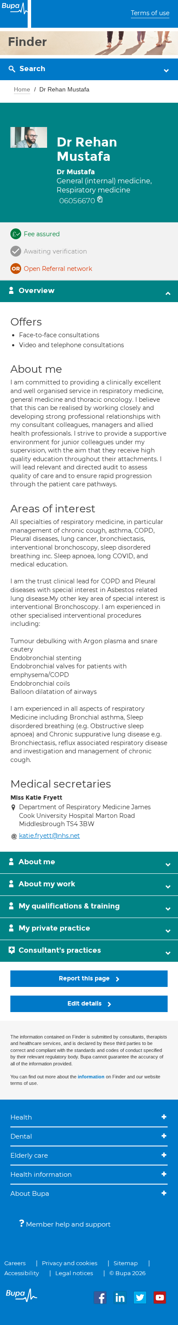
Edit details (85, 1003)
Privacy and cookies (69, 1263)
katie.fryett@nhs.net (49, 836)
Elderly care (29, 1155)
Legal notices (74, 1273)
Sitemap (126, 1263)
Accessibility (21, 1273)
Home (22, 89)
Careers (14, 1263)
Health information (41, 1174)
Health (21, 1117)
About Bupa (29, 1193)
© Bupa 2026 (127, 1273)
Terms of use (150, 13)
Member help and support (67, 1224)
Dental (21, 1136)
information (91, 1076)
